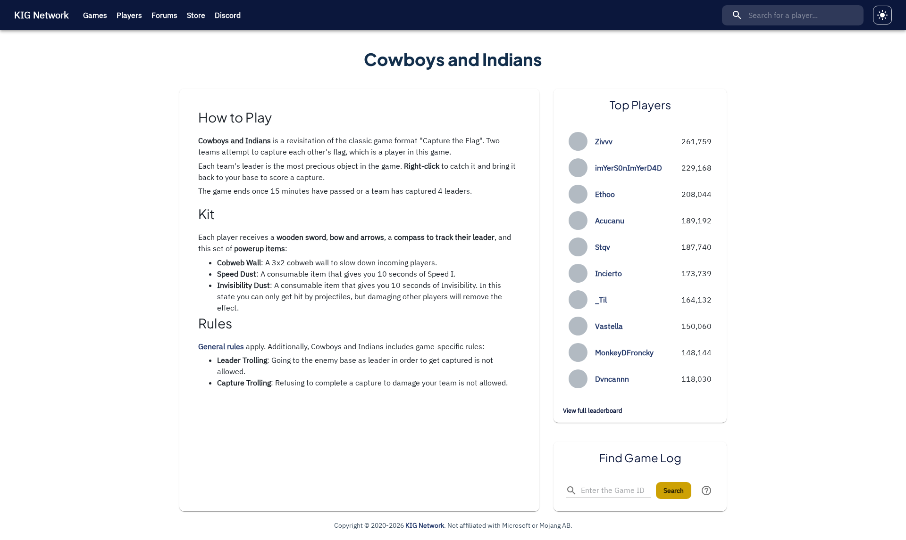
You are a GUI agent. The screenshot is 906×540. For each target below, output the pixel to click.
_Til (601, 299)
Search (673, 490)
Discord (228, 15)
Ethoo (605, 194)
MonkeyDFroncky (624, 352)
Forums (164, 15)
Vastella (609, 326)
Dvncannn (612, 379)
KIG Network (41, 14)
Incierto (608, 273)
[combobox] (793, 15)
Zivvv (603, 141)
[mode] (882, 15)
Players (129, 15)
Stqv (602, 247)
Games (95, 15)
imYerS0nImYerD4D (628, 167)
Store (196, 15)
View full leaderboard (592, 411)
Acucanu (609, 220)
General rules (221, 346)
